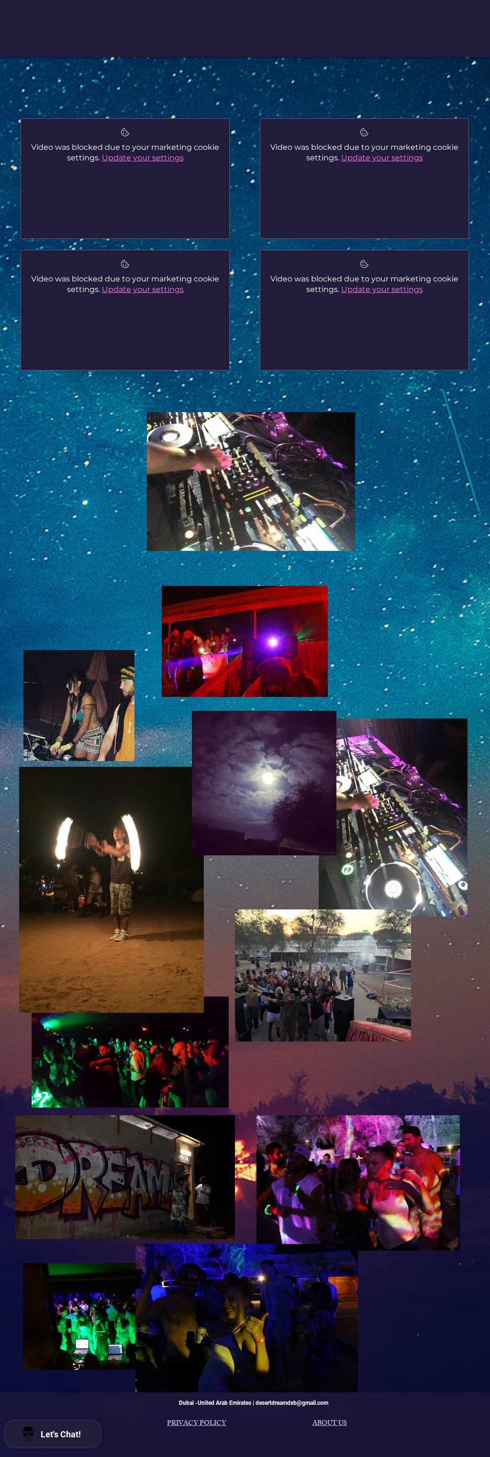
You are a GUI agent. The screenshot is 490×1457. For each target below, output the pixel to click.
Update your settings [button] (143, 157)
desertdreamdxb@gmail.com (292, 1403)
